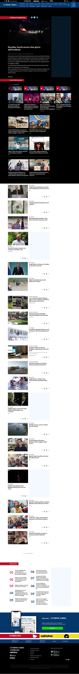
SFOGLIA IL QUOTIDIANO (73, 4)
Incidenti (38, 6)
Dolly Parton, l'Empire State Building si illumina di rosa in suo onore (17, 487)
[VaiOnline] (44, 1)
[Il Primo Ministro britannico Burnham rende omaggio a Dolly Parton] (18, 444)
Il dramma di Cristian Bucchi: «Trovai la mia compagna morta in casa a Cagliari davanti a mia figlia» (42, 578)
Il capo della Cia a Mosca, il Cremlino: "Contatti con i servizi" (39, 264)
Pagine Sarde (65, 641)
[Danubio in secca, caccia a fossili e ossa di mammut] (18, 429)
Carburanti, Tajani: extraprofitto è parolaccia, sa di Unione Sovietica (38, 518)
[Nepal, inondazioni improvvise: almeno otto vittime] (18, 284)
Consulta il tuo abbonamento (14, 641)
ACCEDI (74, 1)
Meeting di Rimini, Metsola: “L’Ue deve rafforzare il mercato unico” (38, 219)
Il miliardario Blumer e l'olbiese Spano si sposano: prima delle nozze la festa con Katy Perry (31, 107)
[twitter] (4, 1)
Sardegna (31, 3)
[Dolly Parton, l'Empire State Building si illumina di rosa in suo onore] (18, 476)
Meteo (64, 3)
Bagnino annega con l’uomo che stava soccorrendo (21, 586)
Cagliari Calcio (44, 6)
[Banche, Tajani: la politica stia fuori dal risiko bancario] (18, 460)
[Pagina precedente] (33, 553)
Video (27, 3)
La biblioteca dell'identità (42, 641)
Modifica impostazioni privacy (35, 655)
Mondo (39, 3)
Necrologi (60, 3)
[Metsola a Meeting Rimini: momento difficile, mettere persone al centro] (18, 506)
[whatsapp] (8, 1)
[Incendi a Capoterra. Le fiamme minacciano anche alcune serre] (18, 367)
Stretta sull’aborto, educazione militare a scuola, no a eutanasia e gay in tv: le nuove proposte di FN (42, 586)
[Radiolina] (36, 1)
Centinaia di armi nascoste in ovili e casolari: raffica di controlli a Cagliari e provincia (42, 593)
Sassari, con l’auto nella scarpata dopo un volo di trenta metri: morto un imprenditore (21, 579)
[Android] (60, 654)
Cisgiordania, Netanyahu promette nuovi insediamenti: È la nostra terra (39, 187)
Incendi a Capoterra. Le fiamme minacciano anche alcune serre (37, 364)
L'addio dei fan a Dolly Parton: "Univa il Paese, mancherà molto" (38, 379)
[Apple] (60, 651)
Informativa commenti (34, 657)
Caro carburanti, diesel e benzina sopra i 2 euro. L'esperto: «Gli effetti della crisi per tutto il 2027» (39, 299)
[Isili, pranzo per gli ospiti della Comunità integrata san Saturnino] (18, 318)
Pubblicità (32, 652)
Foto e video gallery (16, 80)
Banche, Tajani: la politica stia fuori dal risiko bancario (38, 456)
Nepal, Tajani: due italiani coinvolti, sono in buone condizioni (18, 152)
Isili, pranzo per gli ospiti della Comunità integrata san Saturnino (38, 314)
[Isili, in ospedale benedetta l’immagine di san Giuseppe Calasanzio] (64, 98)
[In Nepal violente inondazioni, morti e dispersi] (18, 207)
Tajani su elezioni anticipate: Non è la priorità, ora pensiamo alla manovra (39, 174)
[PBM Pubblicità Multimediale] (51, 1)
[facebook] (6, 1)
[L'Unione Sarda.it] (10, 5)
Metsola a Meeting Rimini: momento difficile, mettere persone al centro (39, 502)
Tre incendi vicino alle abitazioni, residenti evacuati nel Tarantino (14, 106)
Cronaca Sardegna (17, 18)
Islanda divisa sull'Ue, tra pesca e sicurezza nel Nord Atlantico (38, 534)
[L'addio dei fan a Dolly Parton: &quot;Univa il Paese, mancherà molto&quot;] (18, 383)
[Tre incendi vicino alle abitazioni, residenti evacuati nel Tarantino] (15, 98)
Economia (47, 3)
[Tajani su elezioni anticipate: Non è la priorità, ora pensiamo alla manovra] (39, 164)
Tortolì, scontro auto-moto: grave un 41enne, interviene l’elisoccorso (41, 572)
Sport (52, 3)
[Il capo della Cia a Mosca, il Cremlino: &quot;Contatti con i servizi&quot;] (18, 268)
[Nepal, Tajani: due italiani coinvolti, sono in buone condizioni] (18, 143)
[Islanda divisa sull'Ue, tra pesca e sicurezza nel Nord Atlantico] (18, 537)
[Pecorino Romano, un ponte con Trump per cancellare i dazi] (18, 238)
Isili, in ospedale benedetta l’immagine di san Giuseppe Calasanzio (63, 106)
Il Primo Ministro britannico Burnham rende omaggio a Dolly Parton (38, 442)
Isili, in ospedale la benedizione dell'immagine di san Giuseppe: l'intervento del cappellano (47, 107)
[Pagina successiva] (23, 553)
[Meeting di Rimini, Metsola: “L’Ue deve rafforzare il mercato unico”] (18, 222)
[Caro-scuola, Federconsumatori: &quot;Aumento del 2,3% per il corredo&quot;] (39, 143)
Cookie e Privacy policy (34, 648)
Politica (43, 3)
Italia (35, 3)
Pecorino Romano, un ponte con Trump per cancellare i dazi (17, 248)
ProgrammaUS (22, 3)
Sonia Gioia (10, 76)
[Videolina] (27, 1)
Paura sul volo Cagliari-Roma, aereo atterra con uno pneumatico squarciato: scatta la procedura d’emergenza (42, 601)
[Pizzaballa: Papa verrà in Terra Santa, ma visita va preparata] (39, 121)
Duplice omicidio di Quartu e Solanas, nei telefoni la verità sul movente (21, 600)
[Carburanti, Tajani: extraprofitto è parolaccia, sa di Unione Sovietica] (18, 522)
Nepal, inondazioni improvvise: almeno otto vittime (37, 280)
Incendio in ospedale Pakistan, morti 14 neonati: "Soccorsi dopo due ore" (39, 330)
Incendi (49, 6)
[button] (29, 17)
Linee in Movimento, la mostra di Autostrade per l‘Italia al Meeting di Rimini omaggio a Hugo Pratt (18, 131)
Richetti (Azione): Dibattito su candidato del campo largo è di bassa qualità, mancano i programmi (18, 174)
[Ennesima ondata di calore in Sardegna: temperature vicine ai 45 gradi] (18, 352)
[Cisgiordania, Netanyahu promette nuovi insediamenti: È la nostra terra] (18, 191)
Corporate (32, 659)
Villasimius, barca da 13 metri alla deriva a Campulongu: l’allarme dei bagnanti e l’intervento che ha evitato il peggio (21, 593)
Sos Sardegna (32, 6)
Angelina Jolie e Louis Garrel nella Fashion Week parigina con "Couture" (17, 410)
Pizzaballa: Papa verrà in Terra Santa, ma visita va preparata (37, 130)
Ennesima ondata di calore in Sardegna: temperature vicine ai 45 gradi (39, 349)
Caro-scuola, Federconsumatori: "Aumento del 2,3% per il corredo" (38, 152)
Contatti (32, 653)
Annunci (55, 3)
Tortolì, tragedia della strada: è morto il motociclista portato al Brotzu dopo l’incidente (21, 572)
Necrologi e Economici (34, 650)
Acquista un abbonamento (29, 641)
